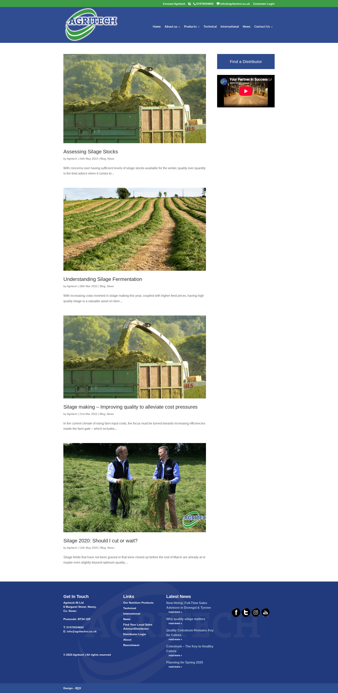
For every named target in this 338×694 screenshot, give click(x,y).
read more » (175, 612)
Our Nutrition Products (138, 602)
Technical (129, 608)
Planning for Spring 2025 (184, 662)
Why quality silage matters (185, 619)
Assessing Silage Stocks (90, 152)
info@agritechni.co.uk (81, 631)
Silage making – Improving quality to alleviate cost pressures (130, 407)
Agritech (72, 158)
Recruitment (131, 645)
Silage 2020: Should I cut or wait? (100, 541)
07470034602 (75, 627)
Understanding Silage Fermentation (102, 279)
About (127, 639)
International (131, 613)
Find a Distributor (246, 61)
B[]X (78, 688)
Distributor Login (134, 634)
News (110, 158)
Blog (103, 158)
